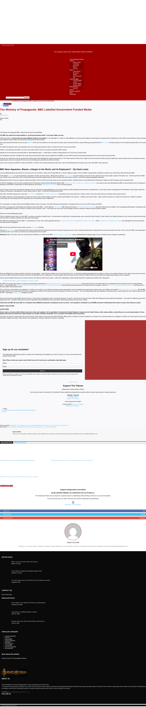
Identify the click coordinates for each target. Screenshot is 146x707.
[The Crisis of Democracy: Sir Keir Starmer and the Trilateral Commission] (6, 561)
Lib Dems (76, 65)
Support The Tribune (73, 398)
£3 (70, 397)
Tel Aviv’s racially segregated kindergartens (120, 285)
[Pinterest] (27, 125)
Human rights (77, 85)
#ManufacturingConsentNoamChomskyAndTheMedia (19, 410)
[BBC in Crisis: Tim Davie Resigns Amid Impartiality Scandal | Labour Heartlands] (9, 474)
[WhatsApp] (33, 125)
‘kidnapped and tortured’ (49, 184)
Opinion (75, 88)
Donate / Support (75, 91)
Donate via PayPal (77, 404)
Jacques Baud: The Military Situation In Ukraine (24, 612)
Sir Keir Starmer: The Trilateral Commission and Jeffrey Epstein (28, 602)
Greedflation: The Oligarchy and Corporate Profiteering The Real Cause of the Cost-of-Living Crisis (38, 425)
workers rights (77, 83)
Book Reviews (74, 86)
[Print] (58, 125)
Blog (71, 92)
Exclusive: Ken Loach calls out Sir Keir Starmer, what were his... (28, 621)
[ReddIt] (46, 125)
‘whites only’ (17, 292)
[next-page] (4, 480)
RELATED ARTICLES (6, 442)
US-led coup (57, 207)
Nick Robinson (31, 194)
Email (4, 366)
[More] (70, 125)
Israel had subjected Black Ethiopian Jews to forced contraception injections (39, 285)
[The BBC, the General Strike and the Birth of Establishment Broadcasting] (9, 458)
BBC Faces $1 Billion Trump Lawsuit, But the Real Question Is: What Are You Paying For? (72, 460)
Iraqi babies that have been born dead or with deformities (63, 283)
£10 (73, 397)
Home (2, 101)
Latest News (76, 71)
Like (144, 510)
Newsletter (73, 94)
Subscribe (142, 518)
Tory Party (76, 64)
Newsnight (34, 227)
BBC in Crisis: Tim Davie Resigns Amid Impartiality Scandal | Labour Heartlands (19, 476)
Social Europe (77, 76)
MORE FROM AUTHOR (20, 442)
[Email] (52, 125)
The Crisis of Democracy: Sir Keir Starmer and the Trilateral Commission (30, 580)
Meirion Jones (10, 230)
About (71, 89)
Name (4, 363)
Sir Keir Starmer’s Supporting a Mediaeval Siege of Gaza (26, 571)
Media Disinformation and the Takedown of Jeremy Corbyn (20, 280)
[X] (21, 125)
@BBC (30, 142)
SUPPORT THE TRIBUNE (73, 504)
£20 (76, 397)
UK (74, 77)
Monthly (70, 395)
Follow (143, 514)
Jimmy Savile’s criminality (86, 220)
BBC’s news (105, 142)
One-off (76, 395)
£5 (71, 397)
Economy (76, 73)
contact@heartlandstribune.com (19, 692)
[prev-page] (1, 480)
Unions (75, 82)
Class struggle (77, 80)
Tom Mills (11, 175)
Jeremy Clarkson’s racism (69, 220)
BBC (4, 411)
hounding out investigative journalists (110, 220)
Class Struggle (74, 79)
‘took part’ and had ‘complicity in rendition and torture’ (80, 183)
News (71, 70)
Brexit (74, 67)
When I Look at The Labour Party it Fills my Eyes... (25, 561)
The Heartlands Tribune (77, 59)
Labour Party (77, 62)
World (75, 74)
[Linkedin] (40, 125)
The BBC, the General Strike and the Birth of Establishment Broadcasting (17, 460)
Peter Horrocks (68, 175)
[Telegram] (64, 125)
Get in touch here (7, 594)
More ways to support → (73, 406)
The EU (75, 68)
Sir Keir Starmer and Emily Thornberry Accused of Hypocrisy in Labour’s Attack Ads (32, 427)
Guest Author (4, 115)
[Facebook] (15, 125)
